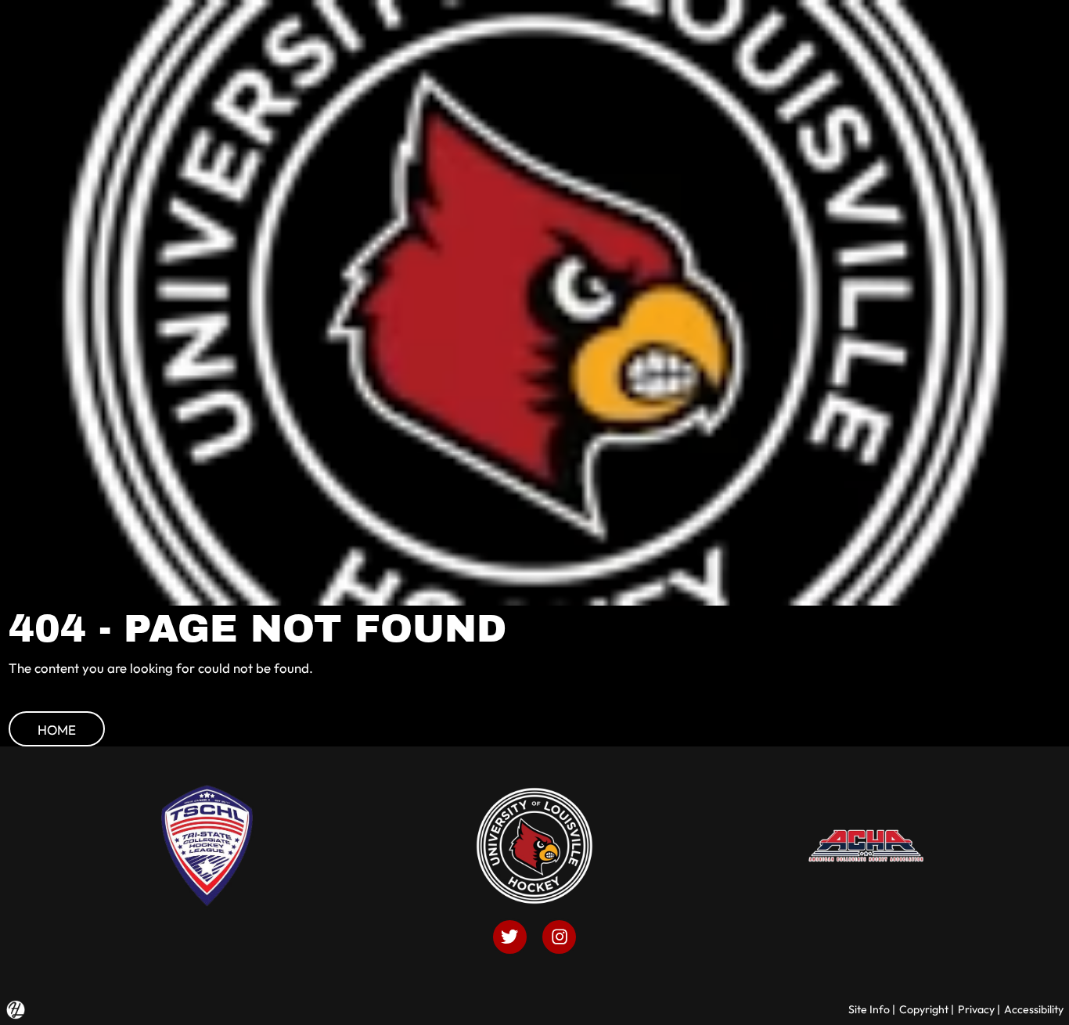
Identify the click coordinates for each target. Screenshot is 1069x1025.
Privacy (976, 1009)
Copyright (923, 1009)
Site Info (869, 1009)
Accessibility (1034, 1009)
